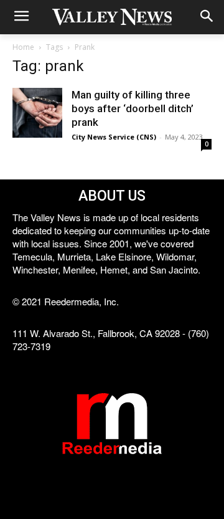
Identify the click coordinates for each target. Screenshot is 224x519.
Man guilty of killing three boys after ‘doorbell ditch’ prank (133, 108)
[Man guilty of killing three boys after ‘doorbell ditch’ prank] (37, 113)
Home (23, 47)
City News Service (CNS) (114, 136)
